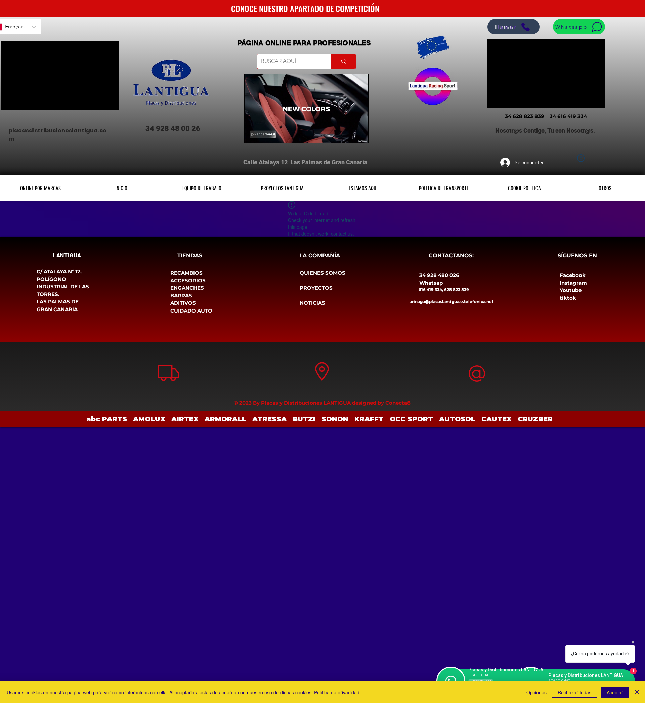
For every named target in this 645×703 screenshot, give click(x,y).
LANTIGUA (67, 255)
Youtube (571, 290)
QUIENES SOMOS (322, 273)
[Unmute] (264, 134)
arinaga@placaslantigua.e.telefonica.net (451, 301)
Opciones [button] (536, 692)
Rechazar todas (574, 692)
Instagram (573, 283)
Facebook (573, 275)
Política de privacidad (336, 692)
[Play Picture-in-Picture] (348, 134)
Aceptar (615, 692)
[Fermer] (637, 692)
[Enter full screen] (359, 134)
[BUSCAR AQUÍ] (343, 61)
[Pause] (252, 134)
